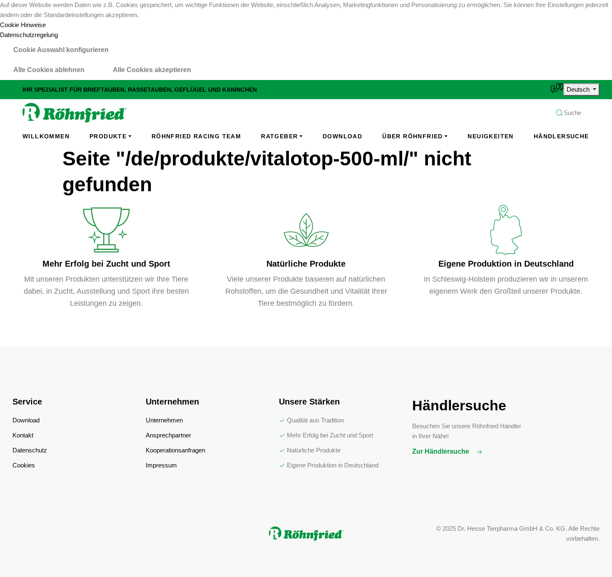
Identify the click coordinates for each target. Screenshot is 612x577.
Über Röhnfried (412, 136)
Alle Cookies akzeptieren (152, 69)
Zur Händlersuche (441, 451)
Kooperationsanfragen (175, 450)
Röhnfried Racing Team (196, 136)
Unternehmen (164, 420)
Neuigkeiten (490, 136)
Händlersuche (561, 136)
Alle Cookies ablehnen (49, 69)
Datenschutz (29, 450)
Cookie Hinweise (23, 24)
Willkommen (46, 136)
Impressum (161, 465)
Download (342, 136)
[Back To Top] (589, 554)
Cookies (23, 465)
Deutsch (579, 89)
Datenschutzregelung (29, 34)
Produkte (108, 136)
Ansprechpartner (168, 435)
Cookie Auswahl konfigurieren (61, 49)
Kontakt (22, 435)
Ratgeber (279, 136)
